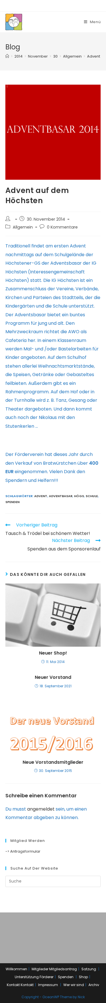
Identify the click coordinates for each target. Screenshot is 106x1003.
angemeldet (41, 809)
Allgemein (23, 227)
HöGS (79, 496)
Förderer (46, 977)
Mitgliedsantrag (63, 969)
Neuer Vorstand (53, 677)
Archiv (93, 984)
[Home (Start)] (7, 56)
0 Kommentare (62, 227)
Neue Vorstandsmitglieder (53, 762)
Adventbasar (60, 496)
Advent (40, 496)
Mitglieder (40, 969)
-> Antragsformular (22, 851)
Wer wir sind (73, 984)
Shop (83, 977)
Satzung (88, 969)
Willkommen (16, 969)
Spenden (12, 502)
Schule (92, 496)
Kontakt (13, 984)
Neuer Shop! (53, 653)
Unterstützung (27, 977)
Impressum (48, 984)
